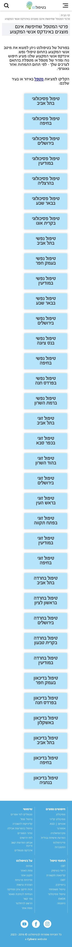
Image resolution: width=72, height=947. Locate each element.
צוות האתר (26, 870)
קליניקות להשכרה (22, 824)
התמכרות (60, 847)
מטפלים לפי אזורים (21, 814)
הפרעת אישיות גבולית (53, 838)
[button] (6, 5)
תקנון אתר (26, 875)
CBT (63, 866)
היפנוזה (61, 903)
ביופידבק (60, 884)
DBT (63, 880)
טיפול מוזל (26, 819)
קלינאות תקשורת (55, 875)
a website (36, 939)
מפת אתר (27, 908)
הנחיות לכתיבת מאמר (20, 894)
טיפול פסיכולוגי (56, 894)
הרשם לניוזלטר (24, 903)
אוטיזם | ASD (57, 824)
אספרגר (61, 828)
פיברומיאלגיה (58, 833)
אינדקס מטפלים (23, 850)
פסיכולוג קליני (57, 819)
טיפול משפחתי (57, 889)
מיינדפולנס (59, 842)
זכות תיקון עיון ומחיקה (19, 889)
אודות (29, 866)
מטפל (39, 79)
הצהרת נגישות (24, 884)
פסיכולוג (60, 814)
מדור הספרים (24, 833)
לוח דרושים (26, 838)
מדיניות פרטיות (23, 880)
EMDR (61, 898)
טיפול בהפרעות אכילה (19, 828)
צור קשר (27, 898)
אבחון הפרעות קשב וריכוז (21, 844)
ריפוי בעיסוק (58, 870)
